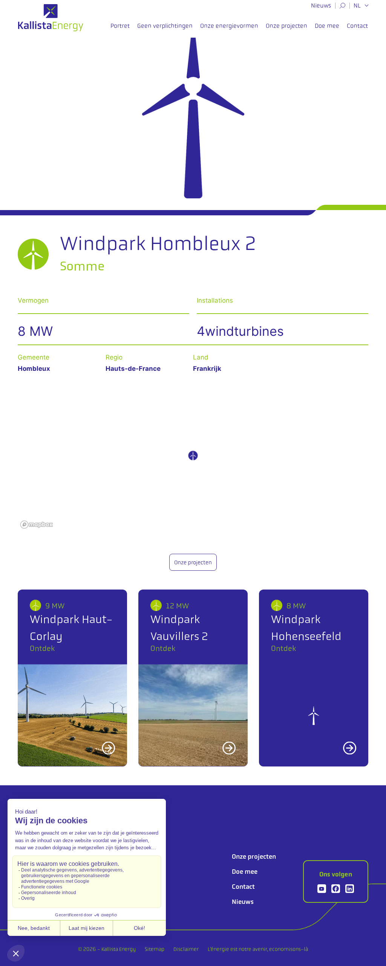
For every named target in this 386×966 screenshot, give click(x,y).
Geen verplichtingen (165, 26)
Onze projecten (286, 26)
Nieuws (321, 5)
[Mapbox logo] (36, 524)
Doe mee (327, 26)
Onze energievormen (229, 26)
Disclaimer (186, 949)
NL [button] (358, 5)
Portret (120, 26)
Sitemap (154, 949)
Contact (357, 26)
